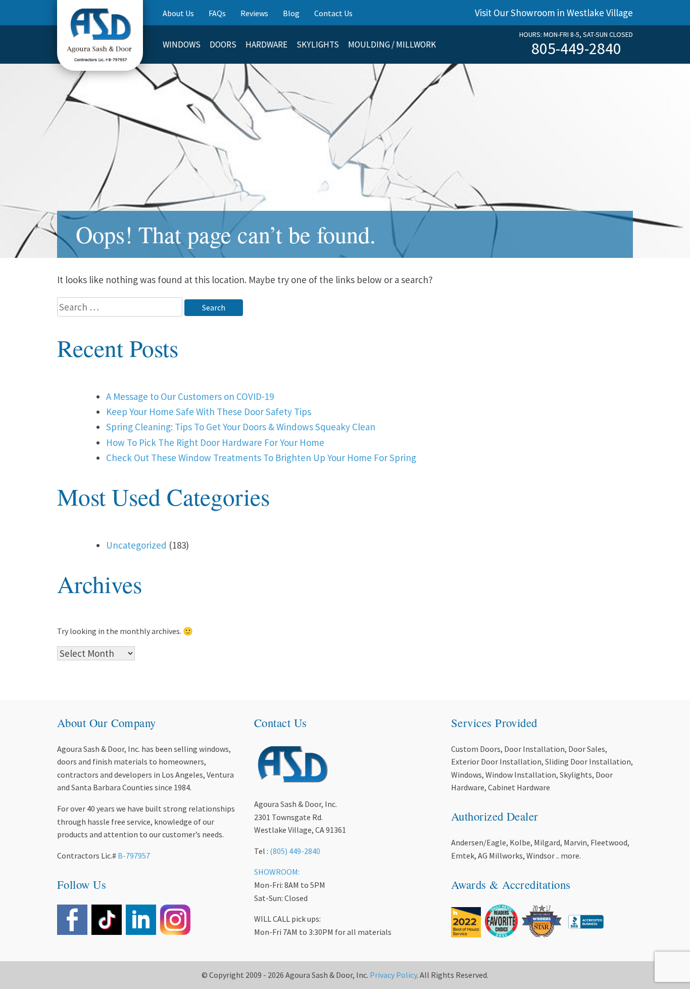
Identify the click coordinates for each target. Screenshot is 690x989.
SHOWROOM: (277, 872)
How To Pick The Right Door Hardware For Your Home (215, 442)
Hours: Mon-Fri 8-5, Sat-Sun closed (576, 34)
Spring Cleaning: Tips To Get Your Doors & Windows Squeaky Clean (240, 427)
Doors (223, 44)
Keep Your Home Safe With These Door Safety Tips (208, 412)
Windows (182, 44)
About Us (178, 13)
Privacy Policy (393, 975)
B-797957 (134, 855)
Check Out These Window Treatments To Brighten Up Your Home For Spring (261, 458)
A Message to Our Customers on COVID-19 (190, 396)
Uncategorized (136, 545)
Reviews (254, 13)
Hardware (266, 44)
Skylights (318, 44)
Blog (291, 13)
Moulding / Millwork (392, 44)
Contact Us (333, 13)
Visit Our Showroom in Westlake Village (554, 13)
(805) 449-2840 (295, 851)
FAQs (217, 13)
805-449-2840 (576, 48)
